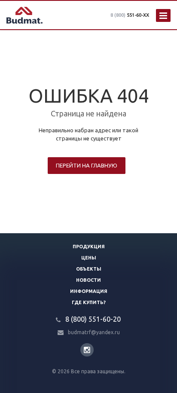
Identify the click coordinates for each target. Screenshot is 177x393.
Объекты (88, 268)
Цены (88, 257)
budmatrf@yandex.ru (94, 332)
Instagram (87, 349)
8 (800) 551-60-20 (93, 319)
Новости (88, 280)
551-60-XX (129, 15)
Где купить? (89, 302)
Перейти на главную (86, 165)
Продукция (89, 246)
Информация (88, 291)
